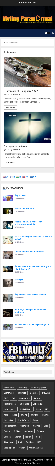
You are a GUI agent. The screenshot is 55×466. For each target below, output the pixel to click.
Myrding (34, 415)
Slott (46, 426)
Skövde (36, 426)
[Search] (53, 33)
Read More (10, 107)
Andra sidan (9, 387)
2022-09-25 (16, 150)
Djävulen (46, 393)
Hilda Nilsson (26, 409)
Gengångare (38, 404)
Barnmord (22, 393)
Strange (40, 431)
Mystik (45, 415)
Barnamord (9, 393)
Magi (6, 415)
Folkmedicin (24, 398)
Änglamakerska (36, 448)
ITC (46, 409)
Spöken (17, 431)
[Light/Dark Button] (47, 33)
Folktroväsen (10, 404)
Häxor (38, 409)
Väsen (22, 448)
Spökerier (28, 431)
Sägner (18, 437)
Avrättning (22, 387)
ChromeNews (21, 463)
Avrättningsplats (38, 387)
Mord (14, 415)
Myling (24, 415)
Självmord (24, 426)
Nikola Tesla (23, 420)
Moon (7, 94)
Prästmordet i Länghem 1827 (21, 91)
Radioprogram (10, 426)
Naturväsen (9, 420)
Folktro (37, 398)
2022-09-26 (16, 94)
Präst (35, 420)
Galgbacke (24, 404)
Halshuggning (10, 409)
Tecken (28, 437)
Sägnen (7, 437)
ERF (6, 398)
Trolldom (30, 442)
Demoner (34, 393)
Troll (20, 442)
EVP (13, 398)
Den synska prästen (15, 146)
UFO (39, 442)
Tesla (37, 437)
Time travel (9, 442)
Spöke (7, 431)
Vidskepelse (9, 448)
